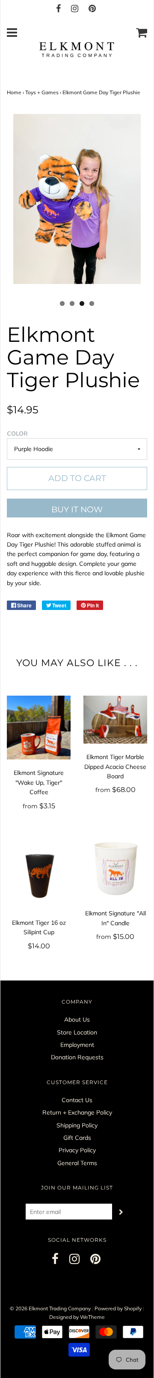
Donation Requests (77, 1057)
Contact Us (77, 1100)
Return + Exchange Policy (77, 1112)
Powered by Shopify (118, 1308)
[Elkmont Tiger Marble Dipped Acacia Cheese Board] (115, 720)
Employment (77, 1045)
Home (14, 92)
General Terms (77, 1163)
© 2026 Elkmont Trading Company (50, 1308)
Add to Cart (77, 478)
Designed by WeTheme (77, 1317)
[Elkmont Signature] (39, 727)
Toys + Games (42, 92)
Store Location (77, 1032)
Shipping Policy (77, 1125)
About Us (77, 1019)
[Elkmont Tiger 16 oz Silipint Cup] (39, 872)
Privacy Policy (77, 1150)
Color (17, 433)
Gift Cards (77, 1138)
